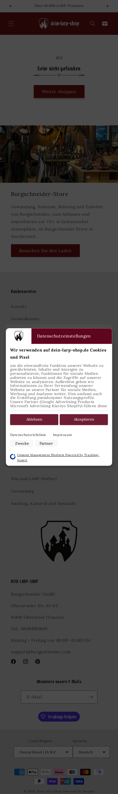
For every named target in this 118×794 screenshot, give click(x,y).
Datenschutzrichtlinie (28, 435)
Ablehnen (34, 419)
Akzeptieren (84, 419)
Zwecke (22, 443)
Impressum (62, 435)
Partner (46, 443)
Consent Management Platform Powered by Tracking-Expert (58, 457)
